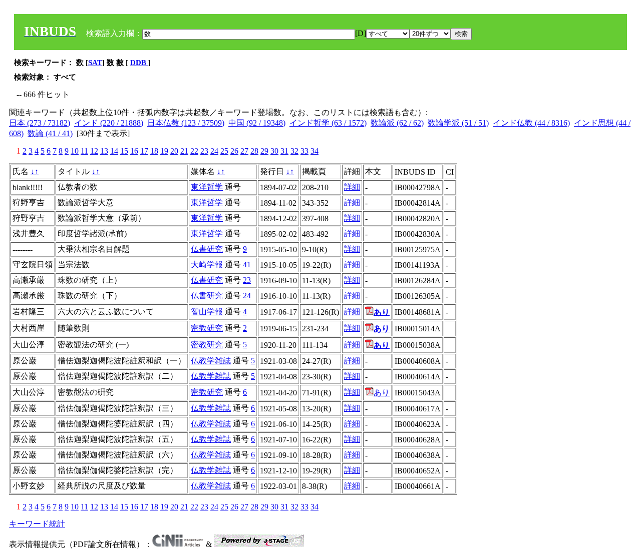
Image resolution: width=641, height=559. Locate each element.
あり (382, 392)
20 (174, 151)
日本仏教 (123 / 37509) (185, 123)
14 (114, 151)
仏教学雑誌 (211, 360)
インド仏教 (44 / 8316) (531, 123)
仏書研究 (207, 249)
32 (294, 151)
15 (124, 151)
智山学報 (207, 311)
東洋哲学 (207, 187)
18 (154, 151)
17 (144, 151)
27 (244, 151)
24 (214, 151)
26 (234, 151)
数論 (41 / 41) (50, 133)
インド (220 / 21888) (108, 123)
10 (75, 151)
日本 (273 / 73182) (39, 123)
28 (254, 151)
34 (314, 151)
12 (94, 151)
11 (84, 151)
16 (134, 151)
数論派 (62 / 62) (397, 123)
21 (184, 151)
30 (274, 151)
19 (164, 151)
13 (104, 151)
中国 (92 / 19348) (256, 123)
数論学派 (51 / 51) (458, 123)
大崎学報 (207, 264)
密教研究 (207, 328)
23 (204, 151)
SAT (95, 63)
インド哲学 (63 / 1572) (328, 123)
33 (304, 151)
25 (224, 151)
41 (247, 264)
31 (284, 151)
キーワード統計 (37, 523)
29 (264, 151)
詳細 (352, 187)
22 (194, 151)
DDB (139, 63)
